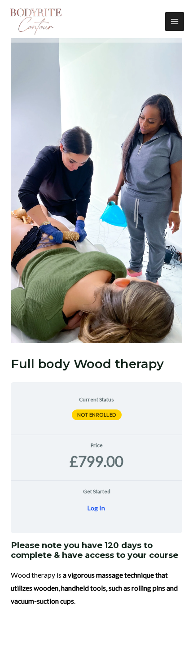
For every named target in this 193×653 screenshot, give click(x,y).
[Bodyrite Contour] (36, 21)
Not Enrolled (96, 415)
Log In (96, 508)
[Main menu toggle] (174, 21)
